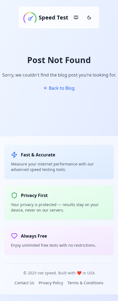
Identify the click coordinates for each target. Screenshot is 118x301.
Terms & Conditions (85, 282)
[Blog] (76, 17)
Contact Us (24, 282)
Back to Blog (62, 88)
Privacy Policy (51, 282)
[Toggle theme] (89, 17)
